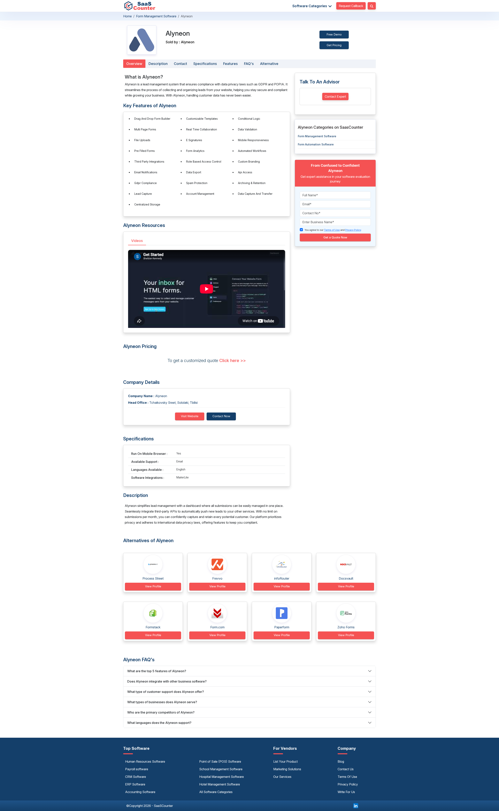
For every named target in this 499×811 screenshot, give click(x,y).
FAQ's (249, 64)
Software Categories (310, 6)
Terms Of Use (347, 777)
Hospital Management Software (221, 777)
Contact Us (346, 769)
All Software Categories (216, 792)
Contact (180, 64)
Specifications (205, 64)
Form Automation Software (316, 144)
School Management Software (220, 769)
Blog (341, 761)
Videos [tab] (137, 241)
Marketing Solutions (287, 769)
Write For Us (346, 792)
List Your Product (285, 761)
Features (230, 64)
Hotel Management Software (219, 784)
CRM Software (135, 777)
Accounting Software (140, 792)
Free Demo (334, 34)
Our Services (282, 777)
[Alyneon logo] (141, 39)
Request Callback (351, 6)
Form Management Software (156, 16)
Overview (134, 64)
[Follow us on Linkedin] (355, 805)
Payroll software (136, 769)
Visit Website (189, 416)
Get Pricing (334, 45)
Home (127, 16)
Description (158, 64)
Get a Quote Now (335, 237)
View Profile (153, 586)
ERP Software (135, 784)
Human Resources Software (145, 761)
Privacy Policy (348, 784)
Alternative (269, 64)
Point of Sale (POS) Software (220, 761)
